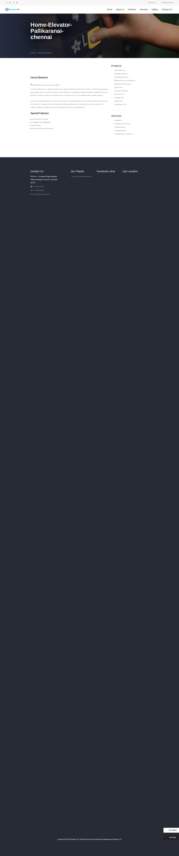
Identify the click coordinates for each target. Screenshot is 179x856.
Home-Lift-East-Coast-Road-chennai (77, 786)
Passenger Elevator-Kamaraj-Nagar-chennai (50, 727)
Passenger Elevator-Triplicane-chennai (102, 758)
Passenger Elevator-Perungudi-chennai (55, 752)
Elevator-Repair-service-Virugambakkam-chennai (59, 563)
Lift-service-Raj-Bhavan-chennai (137, 457)
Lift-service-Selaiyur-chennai (131, 463)
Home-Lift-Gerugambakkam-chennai (136, 790)
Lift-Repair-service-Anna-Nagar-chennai (133, 485)
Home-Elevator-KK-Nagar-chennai (125, 805)
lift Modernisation (120, 131)
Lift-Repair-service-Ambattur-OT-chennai (49, 485)
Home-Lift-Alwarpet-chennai (134, 768)
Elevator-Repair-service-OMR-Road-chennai (128, 541)
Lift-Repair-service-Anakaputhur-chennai (105, 485)
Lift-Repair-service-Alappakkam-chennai (54, 482)
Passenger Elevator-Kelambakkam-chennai (106, 731)
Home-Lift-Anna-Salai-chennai (71, 774)
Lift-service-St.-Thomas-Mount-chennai (82, 470)
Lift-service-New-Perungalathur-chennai (107, 438)
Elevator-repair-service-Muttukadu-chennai (53, 351)
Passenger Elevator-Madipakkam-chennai (57, 740)
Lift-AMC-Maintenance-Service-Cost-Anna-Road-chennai (49, 578)
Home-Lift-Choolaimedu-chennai (123, 783)
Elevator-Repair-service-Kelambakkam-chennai (108, 525)
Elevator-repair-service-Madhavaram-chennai (102, 333)
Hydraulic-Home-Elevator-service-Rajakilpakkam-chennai (103, 289)
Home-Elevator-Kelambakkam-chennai (56, 805)
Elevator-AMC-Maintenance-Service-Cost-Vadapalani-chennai (84, 678)
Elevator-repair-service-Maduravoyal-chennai (50, 336)
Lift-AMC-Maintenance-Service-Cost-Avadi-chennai (47, 584)
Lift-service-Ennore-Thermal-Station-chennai (55, 410)
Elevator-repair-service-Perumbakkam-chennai (132, 370)
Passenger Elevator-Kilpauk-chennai (41, 734)
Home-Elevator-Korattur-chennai (40, 811)
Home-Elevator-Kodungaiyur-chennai (86, 808)
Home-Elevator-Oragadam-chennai (99, 818)
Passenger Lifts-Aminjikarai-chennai (85, 693)
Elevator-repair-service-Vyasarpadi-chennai (101, 404)
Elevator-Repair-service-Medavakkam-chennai (90, 538)
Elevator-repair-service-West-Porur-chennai (50, 407)
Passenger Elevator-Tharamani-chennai (131, 755)
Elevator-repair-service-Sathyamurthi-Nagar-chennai (106, 389)
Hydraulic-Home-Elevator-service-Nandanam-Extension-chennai (88, 261)
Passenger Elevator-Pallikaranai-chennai (58, 749)
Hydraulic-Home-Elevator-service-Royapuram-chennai (94, 296)
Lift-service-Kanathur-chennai (76, 417)
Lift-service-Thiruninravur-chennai (59, 473)
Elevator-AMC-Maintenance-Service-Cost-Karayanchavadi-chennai (122, 628)
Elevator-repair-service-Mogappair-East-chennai (45, 348)
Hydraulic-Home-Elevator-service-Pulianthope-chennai (106, 283)
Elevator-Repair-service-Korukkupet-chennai (62, 535)
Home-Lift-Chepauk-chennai (108, 780)
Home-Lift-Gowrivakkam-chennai (63, 793)
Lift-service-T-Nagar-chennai (39, 476)
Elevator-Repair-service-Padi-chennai (94, 544)
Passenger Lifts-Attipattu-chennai (56, 699)
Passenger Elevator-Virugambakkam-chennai (64, 765)
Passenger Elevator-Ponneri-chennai (108, 752)
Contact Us (167, 9)
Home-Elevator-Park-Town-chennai (71, 821)
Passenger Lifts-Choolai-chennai (40, 709)
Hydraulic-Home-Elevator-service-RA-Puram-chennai (102, 292)
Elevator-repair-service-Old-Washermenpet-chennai (62, 364)
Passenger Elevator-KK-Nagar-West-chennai (96, 734)
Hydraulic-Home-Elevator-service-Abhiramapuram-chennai (49, 202)
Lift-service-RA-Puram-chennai (89, 460)
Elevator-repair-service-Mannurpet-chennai (119, 339)
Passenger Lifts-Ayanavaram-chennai (132, 699)
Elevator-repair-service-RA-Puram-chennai (43, 386)
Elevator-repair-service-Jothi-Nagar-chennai (110, 323)
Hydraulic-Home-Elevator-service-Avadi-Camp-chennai (53, 221)
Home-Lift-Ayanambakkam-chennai (85, 777)
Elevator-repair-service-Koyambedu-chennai (66, 330)
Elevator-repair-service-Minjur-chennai (72, 345)
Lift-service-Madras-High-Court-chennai (58, 420)
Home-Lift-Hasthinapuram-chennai (61, 796)
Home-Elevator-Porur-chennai (129, 824)
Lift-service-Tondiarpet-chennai (60, 476)
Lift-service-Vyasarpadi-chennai (83, 476)
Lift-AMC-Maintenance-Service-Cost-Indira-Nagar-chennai (86, 619)
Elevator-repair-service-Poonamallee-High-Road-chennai (111, 373)
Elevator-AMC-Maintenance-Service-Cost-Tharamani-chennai (102, 671)
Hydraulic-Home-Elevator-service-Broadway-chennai (86, 227)
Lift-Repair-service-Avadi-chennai (87, 491)
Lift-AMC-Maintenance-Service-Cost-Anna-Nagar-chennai (130, 575)
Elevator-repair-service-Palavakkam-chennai (122, 364)
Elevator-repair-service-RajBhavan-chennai (69, 383)
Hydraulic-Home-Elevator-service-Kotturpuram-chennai (111, 233)
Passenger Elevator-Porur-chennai (46, 755)
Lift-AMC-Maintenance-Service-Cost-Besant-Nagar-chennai (92, 588)
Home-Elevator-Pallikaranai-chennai (47, 821)
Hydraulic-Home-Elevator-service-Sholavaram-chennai (80, 302)
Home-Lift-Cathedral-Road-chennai (86, 780)
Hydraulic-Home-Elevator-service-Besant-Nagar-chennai (48, 227)
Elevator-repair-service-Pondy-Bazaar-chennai (45, 373)
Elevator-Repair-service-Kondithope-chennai (120, 532)
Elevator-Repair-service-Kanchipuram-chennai (66, 522)
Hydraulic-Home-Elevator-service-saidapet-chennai (130, 296)
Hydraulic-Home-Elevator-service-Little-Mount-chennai (60, 240)
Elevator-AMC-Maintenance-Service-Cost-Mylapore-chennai (116, 650)
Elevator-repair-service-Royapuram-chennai (132, 386)
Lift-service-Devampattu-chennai (102, 407)
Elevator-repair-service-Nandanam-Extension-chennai (104, 355)
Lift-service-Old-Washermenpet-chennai (67, 445)
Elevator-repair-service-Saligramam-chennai (72, 389)
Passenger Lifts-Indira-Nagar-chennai (117, 721)
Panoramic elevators (121, 91)
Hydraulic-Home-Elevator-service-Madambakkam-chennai (99, 240)
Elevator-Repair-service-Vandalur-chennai (60, 560)
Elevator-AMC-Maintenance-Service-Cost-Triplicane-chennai (115, 675)
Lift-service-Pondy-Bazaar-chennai (87, 451)
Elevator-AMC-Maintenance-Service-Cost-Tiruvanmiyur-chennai (72, 675)
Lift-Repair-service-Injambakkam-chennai (116, 516)
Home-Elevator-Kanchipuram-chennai (42, 802)
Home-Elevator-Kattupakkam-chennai (124, 802)
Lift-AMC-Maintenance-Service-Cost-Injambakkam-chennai (127, 619)
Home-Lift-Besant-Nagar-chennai (40, 780)
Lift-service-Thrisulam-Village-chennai (111, 473)
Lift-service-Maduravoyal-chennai (83, 420)
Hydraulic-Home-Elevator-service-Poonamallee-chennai (101, 280)
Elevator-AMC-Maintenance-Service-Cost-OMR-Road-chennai (56, 656)
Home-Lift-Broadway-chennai (63, 780)
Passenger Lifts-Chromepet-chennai (91, 709)
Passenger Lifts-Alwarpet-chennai (102, 690)
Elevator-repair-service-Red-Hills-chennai (72, 386)
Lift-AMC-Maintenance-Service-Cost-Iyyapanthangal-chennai (50, 622)
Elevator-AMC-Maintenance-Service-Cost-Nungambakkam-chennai (85, 653)
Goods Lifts (118, 87)
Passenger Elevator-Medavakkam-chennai (43, 743)
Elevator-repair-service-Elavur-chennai (106, 320)
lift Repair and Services (122, 124)
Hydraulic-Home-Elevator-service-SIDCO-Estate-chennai (118, 302)
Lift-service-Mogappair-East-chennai (83, 429)
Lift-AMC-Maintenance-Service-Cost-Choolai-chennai (63, 597)
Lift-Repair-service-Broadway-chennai (116, 494)
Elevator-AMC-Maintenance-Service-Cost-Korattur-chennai (49, 644)
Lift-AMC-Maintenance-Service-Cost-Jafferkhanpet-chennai (93, 622)
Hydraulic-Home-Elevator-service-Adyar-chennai (45, 205)
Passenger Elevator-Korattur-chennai (116, 737)
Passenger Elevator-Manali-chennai (111, 740)
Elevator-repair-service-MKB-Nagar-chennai (101, 345)
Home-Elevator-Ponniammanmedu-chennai (103, 824)
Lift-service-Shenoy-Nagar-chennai (55, 466)
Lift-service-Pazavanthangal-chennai (79, 448)
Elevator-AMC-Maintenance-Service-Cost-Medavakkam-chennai (73, 650)
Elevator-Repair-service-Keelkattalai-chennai (76, 525)
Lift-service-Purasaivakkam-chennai (134, 454)
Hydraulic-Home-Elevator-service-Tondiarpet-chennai (64, 314)
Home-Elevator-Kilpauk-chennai (102, 805)
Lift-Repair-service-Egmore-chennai (101, 504)
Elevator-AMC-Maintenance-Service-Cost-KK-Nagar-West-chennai (69, 637)
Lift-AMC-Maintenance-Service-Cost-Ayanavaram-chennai (128, 584)
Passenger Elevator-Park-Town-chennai (85, 749)
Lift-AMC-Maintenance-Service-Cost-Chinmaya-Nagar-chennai (56, 594)
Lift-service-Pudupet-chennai (45, 454)
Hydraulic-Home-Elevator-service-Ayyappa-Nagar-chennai (127, 224)
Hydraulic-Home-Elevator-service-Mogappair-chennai (95, 255)
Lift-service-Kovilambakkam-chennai (124, 414)
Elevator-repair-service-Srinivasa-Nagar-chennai (86, 395)
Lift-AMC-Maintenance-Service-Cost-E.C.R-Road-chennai (102, 600)
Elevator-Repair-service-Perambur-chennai (97, 547)
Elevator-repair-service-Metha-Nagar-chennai (101, 342)
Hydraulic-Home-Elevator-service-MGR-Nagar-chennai (103, 252)
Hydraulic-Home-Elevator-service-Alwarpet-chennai (108, 209)
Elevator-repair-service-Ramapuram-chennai (99, 383)
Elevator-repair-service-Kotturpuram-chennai (118, 327)
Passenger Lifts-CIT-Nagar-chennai (117, 709)
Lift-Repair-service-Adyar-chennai (97, 479)
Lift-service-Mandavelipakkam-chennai (60, 423)
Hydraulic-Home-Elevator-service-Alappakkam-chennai (71, 209)
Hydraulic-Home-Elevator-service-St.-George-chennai (72, 305)
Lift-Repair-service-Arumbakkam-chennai (125, 488)
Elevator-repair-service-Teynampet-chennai (92, 398)
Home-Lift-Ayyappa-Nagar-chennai (133, 777)
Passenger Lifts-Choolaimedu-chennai (65, 709)
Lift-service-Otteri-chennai (90, 445)
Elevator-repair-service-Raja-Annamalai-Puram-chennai (91, 379)
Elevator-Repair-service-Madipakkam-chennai (92, 535)
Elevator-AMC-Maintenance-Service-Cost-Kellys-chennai (64, 634)
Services (144, 9)
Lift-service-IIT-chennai (102, 410)
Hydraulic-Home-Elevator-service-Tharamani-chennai (110, 308)
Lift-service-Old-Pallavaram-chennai (132, 442)
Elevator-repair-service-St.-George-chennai (117, 395)
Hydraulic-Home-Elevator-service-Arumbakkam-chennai (58, 218)
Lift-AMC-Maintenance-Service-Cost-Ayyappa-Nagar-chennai (50, 588)
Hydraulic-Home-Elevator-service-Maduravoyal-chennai (106, 243)
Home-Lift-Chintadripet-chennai (58, 783)
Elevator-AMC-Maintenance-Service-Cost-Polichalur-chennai (82, 665)
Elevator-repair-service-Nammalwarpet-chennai (85, 351)
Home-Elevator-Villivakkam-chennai (110, 833)
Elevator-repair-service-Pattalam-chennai (120, 367)
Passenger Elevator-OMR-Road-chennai (72, 746)
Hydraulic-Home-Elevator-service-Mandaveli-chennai (102, 246)
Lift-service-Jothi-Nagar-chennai (121, 410)
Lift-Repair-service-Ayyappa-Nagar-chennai (59, 494)
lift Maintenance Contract (123, 134)
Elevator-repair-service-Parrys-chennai (92, 367)
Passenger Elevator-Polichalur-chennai (82, 752)
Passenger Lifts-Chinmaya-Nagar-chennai (79, 706)
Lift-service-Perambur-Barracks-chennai (106, 448)
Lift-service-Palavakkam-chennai (111, 445)
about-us (120, 9)
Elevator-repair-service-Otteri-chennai (93, 364)
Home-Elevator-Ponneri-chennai (77, 824)
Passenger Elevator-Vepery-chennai (126, 762)
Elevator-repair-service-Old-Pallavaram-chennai (112, 361)
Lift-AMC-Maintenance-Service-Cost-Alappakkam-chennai (87, 569)
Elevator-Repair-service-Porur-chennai (129, 550)
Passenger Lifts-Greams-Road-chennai (75, 718)
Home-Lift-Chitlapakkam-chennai (80, 783)
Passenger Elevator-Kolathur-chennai (62, 737)
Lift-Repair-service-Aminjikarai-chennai (76, 485)
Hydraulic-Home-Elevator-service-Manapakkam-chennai (65, 246)
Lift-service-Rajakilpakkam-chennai (113, 457)
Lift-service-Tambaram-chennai (108, 470)
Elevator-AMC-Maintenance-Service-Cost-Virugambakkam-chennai (106, 684)
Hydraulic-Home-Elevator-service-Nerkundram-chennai (57, 264)
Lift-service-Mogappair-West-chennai (109, 429)
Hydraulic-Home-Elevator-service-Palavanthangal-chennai (68, 274)
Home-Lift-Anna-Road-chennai (50, 774)
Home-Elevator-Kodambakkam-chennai (59, 808)
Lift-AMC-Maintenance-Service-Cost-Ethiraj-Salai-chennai (61, 606)
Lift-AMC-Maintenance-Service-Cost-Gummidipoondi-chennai (80, 616)
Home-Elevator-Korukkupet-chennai (64, 811)
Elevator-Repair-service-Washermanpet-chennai (93, 563)
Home (109, 9)
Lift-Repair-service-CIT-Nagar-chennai (48, 504)
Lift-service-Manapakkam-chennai (133, 420)
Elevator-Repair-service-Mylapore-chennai (120, 538)
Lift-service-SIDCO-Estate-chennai (103, 466)
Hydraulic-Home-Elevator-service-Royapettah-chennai (56, 296)
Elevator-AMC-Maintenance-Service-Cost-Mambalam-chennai (65, 647)
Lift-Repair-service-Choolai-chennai (85, 501)
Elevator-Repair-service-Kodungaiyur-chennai (60, 532)
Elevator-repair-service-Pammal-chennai (65, 367)
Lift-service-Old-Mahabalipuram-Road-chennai (103, 442)
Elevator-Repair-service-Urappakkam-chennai (79, 557)
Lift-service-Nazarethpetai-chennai (98, 435)
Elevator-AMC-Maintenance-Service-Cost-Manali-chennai (106, 647)
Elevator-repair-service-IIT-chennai (82, 323)
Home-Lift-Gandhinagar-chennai (112, 790)
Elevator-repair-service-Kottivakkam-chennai (87, 327)
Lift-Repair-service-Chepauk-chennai (58, 497)
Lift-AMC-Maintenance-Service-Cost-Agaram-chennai (131, 566)
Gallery (154, 9)
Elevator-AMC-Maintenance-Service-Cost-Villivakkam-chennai (61, 684)
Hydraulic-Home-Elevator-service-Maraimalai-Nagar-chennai (103, 249)
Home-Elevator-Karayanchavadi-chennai (96, 802)
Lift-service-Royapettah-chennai (132, 460)
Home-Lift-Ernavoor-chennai (44, 790)
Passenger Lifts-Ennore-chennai (101, 712)
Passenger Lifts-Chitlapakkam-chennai (133, 706)
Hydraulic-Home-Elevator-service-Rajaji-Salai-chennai (65, 289)
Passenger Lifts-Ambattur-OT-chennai (59, 693)
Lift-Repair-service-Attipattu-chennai (62, 491)
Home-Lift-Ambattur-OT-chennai (81, 771)
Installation (118, 120)
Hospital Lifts (119, 98)
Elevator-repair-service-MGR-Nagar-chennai (44, 345)
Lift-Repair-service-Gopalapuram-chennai (89, 510)
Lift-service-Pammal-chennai (133, 445)
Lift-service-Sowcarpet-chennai (126, 466)
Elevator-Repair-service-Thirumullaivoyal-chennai (104, 553)
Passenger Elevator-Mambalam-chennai (85, 740)
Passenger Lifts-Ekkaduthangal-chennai (75, 712)
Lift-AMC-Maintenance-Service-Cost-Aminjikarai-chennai (48, 575)
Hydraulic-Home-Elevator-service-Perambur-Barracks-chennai (97, 277)
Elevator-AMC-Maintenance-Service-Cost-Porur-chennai (90, 668)
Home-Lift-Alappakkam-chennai (113, 768)
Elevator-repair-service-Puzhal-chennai (58, 379)
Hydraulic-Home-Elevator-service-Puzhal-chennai (101, 286)
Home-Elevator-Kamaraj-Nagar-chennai (131, 799)
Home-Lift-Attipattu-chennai (45, 777)
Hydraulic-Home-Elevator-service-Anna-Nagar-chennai (62, 215)
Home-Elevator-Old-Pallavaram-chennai (48, 818)
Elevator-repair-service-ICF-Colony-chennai (55, 323)
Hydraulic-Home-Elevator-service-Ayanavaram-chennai (88, 224)
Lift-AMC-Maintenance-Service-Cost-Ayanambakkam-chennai (86, 584)
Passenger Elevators (121, 77)
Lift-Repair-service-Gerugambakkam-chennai (59, 510)
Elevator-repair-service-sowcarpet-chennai (54, 395)
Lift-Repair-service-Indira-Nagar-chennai (87, 516)
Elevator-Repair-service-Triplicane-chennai (49, 557)
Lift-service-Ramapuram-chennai (40, 460)
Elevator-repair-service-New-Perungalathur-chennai (77, 361)
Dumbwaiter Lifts (120, 104)
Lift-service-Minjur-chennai (132, 426)
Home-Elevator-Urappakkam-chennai (80, 830)
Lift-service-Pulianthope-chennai (66, 454)
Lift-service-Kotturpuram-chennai (99, 414)
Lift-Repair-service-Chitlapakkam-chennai (58, 501)
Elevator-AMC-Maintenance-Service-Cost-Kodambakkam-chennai (114, 637)
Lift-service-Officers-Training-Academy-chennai (70, 442)
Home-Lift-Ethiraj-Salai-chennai (66, 790)
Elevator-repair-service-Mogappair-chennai (130, 345)
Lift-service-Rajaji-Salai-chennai (90, 457)
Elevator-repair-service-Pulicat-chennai (84, 376)
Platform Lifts (119, 94)
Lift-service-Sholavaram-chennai (79, 466)
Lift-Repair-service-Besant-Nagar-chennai (88, 494)
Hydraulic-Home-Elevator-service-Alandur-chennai (118, 205)
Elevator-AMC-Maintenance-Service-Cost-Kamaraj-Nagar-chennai (103, 625)
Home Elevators (119, 70)
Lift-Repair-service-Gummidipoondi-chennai (113, 513)
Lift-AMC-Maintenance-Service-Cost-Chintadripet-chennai (98, 594)
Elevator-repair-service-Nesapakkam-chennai (44, 361)
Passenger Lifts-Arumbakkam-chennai (124, 696)
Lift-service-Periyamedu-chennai (131, 448)
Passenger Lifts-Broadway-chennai (97, 703)
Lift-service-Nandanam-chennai (45, 435)
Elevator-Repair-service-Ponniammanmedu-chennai (98, 550)
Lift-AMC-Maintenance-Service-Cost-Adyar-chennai (94, 566)
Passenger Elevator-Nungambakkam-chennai (128, 743)
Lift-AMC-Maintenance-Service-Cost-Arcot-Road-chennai (129, 578)
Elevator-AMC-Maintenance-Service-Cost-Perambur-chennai (115, 662)
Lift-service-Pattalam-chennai (55, 448)
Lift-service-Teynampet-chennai (130, 470)
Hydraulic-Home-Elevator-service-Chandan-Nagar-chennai (49, 230)
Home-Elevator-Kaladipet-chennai (105, 799)
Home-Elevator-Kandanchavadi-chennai (68, 802)
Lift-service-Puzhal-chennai (38, 457)
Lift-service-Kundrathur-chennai (54, 417)
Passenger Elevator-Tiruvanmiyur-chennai (74, 758)
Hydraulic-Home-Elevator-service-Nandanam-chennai (47, 261)
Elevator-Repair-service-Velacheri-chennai (89, 560)
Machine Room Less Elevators (124, 81)
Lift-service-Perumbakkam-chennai (62, 451)
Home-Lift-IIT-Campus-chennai (84, 796)
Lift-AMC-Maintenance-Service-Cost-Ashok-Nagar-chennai (90, 581)
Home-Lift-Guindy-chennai (133, 793)
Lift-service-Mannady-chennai (84, 423)
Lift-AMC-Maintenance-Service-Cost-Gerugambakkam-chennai (65, 609)
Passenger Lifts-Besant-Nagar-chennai (70, 703)
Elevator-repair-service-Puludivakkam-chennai (114, 376)
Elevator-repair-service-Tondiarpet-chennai (71, 404)
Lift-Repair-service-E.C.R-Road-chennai (74, 504)
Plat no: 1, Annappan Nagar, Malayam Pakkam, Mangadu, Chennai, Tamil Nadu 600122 (43, 180)
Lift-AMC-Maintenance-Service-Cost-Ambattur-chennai (88, 572)
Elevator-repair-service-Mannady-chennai (90, 339)
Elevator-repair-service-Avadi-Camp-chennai (95, 317)
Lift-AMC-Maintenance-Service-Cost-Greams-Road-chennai (75, 612)
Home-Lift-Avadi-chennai (64, 777)
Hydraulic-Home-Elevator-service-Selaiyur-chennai (84, 299)
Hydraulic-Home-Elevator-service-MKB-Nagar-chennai (57, 255)
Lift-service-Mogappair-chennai (59, 429)
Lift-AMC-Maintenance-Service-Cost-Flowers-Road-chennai (102, 606)
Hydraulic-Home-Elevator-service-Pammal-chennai (106, 274)
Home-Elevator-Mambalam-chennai (115, 811)
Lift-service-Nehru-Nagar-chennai (122, 435)
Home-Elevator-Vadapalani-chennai (106, 830)
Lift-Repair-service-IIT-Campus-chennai (59, 516)
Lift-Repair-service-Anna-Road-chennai (42, 488)
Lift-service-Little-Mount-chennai (98, 417)
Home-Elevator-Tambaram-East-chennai (63, 827)
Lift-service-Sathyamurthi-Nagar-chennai (106, 463)
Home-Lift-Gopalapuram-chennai (40, 793)
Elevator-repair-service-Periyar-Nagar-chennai (100, 370)
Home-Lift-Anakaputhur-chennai (126, 771)
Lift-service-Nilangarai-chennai (131, 438)
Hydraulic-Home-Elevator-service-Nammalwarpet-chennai (129, 258)
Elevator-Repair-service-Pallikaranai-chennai (123, 544)
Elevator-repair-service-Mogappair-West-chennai (79, 348)
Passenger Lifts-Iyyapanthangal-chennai (58, 724)
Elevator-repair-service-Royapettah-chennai (102, 386)
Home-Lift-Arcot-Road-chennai (94, 774)
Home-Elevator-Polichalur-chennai (53, 824)
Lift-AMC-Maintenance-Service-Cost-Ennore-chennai (101, 603)
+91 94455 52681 (38, 190)
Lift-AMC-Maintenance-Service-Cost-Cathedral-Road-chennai (56, 591)
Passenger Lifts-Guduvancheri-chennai (102, 718)
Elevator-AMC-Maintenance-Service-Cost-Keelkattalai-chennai (95, 631)
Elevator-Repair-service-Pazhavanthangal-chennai (65, 547)
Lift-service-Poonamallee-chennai (111, 451)
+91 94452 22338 (38, 186)
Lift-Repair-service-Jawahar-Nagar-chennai (90, 519)
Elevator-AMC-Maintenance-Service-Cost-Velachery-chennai (97, 681)
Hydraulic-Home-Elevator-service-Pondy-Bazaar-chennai (62, 280)
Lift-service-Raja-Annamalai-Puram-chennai (63, 457)
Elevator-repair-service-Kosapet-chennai (57, 327)
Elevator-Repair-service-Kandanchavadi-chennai (99, 522)
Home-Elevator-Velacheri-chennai (63, 833)
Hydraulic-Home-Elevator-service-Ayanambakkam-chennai (126, 221)
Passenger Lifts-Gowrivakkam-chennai (48, 718)
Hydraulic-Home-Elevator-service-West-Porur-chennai (61, 317)
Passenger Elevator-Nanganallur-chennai (98, 743)
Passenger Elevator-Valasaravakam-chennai (72, 762)
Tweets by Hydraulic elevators (81, 176)
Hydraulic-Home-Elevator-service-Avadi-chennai (89, 221)
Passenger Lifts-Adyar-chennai (122, 687)
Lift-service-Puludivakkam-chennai (110, 454)
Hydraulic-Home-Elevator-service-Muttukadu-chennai (91, 258)
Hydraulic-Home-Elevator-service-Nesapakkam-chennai (96, 264)
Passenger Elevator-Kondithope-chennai (89, 737)
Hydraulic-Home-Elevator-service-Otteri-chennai (112, 271)
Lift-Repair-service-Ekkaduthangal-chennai (128, 504)
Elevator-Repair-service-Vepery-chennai (117, 560)
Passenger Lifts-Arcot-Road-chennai (98, 696)
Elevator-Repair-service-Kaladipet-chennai (119, 519)
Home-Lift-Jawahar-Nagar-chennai (82, 799)
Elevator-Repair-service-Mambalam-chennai (124, 535)
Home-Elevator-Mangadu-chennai (40, 814)
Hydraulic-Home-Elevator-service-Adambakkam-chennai (88, 202)
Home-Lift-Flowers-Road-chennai (88, 790)
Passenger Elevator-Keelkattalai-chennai (78, 731)
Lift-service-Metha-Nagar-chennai (63, 426)
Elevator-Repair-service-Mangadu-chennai (59, 538)
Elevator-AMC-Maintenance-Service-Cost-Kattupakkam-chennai (51, 631)
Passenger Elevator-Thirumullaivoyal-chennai (44, 758)
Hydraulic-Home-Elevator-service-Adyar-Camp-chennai (127, 202)
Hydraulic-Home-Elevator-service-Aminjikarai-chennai (100, 212)
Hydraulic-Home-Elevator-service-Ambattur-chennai (64, 212)
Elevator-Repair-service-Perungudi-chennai (127, 547)
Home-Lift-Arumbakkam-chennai (116, 774)
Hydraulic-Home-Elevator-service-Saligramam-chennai (47, 299)
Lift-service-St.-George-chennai (57, 470)
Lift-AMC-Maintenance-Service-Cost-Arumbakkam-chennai (49, 581)
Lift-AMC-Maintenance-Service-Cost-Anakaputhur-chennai (89, 575)
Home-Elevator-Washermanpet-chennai (48, 836)
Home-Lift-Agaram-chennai (72, 768)
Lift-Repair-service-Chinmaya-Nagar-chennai (112, 497)
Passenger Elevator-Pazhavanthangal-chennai (115, 749)
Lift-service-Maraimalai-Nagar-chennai (131, 423)
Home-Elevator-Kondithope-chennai (134, 808)
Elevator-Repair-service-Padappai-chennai (67, 544)
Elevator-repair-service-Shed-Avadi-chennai (49, 392)
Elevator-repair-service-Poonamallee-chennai (76, 373)
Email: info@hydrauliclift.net (40, 194)
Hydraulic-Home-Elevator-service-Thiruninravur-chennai (71, 311)
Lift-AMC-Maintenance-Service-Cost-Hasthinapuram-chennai (123, 616)
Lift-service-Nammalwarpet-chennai (84, 432)
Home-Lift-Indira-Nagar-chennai (107, 796)
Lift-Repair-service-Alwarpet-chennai (81, 482)
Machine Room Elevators (122, 84)
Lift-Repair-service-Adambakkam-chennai (70, 479)
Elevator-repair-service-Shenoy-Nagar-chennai (81, 392)
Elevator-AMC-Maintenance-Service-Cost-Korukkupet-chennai (91, 644)
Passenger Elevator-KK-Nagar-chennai (67, 734)
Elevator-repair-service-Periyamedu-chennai (69, 370)
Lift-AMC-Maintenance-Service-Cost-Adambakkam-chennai (55, 566)
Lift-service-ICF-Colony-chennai (82, 410)
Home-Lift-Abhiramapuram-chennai (123, 765)
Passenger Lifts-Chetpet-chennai (52, 706)
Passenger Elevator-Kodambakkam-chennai (127, 734)
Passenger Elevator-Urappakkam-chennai (130, 758)
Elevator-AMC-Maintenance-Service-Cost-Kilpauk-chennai (104, 634)
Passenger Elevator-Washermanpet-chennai (95, 765)
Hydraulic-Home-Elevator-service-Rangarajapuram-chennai (64, 292)
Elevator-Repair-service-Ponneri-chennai (66, 550)
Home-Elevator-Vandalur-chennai (40, 833)
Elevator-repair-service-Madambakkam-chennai (70, 333)
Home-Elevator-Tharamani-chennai (90, 827)
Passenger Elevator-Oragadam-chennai (100, 746)
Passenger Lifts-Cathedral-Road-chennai (123, 703)
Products (132, 9)
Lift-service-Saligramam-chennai (80, 463)
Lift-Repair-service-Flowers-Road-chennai (118, 507)
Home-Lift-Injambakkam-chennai (129, 796)
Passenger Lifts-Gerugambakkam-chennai (111, 715)
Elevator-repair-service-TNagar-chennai (42, 404)
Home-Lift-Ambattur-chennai (59, 771)
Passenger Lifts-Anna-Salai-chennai (72, 696)
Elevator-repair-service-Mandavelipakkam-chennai (59, 339)
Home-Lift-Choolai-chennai (102, 783)
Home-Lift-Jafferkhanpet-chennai (57, 799)
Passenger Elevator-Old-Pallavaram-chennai (44, 746)
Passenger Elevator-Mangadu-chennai (137, 740)
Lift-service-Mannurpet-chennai (106, 423)
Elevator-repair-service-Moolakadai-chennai (111, 348)
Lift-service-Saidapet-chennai (58, 463)
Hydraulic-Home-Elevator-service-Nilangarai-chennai (63, 268)
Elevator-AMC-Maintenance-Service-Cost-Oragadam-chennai (98, 656)
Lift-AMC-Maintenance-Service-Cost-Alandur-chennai (47, 569)
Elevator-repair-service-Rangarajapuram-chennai (131, 383)
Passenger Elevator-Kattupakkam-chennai (49, 731)
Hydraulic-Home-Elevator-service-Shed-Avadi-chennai (120, 299)
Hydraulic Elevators (120, 74)
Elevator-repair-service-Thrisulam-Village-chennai (100, 401)
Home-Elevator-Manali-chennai (138, 811)
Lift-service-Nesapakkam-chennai (81, 438)
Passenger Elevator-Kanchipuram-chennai (79, 727)
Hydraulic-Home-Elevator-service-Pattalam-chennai (57, 277)
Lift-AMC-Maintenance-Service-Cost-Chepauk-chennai (97, 591)
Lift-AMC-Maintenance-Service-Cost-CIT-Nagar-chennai (62, 600)
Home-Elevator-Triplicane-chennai (55, 830)
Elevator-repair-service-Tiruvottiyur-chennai (133, 401)
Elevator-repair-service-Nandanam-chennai (71, 355)
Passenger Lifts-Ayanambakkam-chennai (104, 699)
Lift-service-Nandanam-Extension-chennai (71, 435)
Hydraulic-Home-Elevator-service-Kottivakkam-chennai (72, 233)
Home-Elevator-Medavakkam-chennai (65, 814)
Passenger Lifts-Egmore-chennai (50, 712)
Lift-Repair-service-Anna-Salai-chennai (69, 488)
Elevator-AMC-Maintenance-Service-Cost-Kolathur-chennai (83, 640)
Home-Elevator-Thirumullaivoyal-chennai (116, 827)
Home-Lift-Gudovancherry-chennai (111, 793)
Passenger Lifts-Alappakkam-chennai (77, 690)
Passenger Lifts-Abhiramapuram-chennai (69, 687)
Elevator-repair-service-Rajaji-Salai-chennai (125, 379)
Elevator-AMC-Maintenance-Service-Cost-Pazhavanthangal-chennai (70, 662)
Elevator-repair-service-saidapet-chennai (43, 389)
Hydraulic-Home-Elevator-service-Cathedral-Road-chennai (124, 227)
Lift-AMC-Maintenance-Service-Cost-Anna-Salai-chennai (88, 578)
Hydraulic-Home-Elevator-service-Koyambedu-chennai (70, 236)
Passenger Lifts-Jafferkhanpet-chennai (86, 724)
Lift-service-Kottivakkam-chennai (75, 414)
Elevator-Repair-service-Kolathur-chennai (91, 532)
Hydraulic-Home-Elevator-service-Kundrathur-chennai (107, 236)
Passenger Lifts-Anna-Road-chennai (47, 696)
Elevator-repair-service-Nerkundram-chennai (131, 358)
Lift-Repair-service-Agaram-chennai (121, 479)
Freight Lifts (118, 101)
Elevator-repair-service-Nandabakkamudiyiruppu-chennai (121, 351)
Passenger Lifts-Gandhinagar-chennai (84, 715)
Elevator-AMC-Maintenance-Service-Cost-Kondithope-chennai (125, 640)
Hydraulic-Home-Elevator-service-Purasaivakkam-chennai (64, 286)
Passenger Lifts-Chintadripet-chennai (107, 706)
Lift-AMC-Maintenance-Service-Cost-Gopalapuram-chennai (108, 609)
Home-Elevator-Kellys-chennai (80, 805)
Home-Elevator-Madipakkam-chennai (89, 811)
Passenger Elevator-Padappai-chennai (127, 746)
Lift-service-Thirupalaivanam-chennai (85, 473)
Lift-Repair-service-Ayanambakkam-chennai (114, 491)
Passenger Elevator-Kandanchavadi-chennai (109, 727)
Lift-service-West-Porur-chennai (132, 476)
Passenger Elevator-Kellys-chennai (134, 731)
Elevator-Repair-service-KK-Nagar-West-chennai (108, 529)
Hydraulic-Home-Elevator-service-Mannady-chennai (65, 249)
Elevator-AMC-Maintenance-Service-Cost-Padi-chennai (60, 659)
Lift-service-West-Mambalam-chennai (107, 476)
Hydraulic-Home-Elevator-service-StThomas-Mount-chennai (112, 305)
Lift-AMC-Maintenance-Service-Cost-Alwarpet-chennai (126, 569)
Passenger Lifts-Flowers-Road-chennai (56, 715)
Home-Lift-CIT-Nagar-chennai (53, 786)
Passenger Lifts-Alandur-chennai (52, 690)
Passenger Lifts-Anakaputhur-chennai (111, 693)
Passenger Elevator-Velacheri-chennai (100, 762)
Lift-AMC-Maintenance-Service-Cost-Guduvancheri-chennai (116, 612)
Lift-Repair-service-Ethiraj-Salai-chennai (90, 507)
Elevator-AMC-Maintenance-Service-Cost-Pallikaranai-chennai (101, 659)
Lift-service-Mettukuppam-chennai (88, 426)
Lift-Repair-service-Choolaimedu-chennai (112, 501)
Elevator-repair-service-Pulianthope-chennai (56, 376)
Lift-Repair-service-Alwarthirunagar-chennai (109, 482)
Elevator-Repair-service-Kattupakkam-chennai (44, 525)
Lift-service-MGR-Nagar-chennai (111, 426)
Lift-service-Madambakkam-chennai (122, 417)
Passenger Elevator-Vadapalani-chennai (42, 762)
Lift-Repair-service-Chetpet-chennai (84, 497)
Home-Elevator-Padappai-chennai (122, 818)
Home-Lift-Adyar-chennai (53, 768)
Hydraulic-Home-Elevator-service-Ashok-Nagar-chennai (96, 218)
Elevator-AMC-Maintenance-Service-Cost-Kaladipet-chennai (60, 625)
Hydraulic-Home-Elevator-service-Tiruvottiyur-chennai (109, 311)
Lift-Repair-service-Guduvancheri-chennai (59, 513)
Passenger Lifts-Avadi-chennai (79, 699)
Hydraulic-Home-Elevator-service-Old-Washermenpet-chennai (74, 271)
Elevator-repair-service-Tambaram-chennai (62, 398)
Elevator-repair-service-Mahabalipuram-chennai (82, 336)
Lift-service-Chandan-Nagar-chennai (77, 407)
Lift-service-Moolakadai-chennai (134, 429)
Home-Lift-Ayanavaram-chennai (109, 777)
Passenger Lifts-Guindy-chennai (127, 718)
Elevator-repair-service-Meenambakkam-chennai (69, 342)
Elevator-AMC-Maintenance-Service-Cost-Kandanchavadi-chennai (76, 628)
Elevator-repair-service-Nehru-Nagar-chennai (61, 358)
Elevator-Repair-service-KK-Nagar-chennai (76, 529)
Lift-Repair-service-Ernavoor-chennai (63, 507)
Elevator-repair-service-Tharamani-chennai (122, 398)
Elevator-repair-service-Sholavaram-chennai (112, 392)
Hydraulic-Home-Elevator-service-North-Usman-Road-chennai (102, 268)
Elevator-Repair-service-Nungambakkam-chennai (65, 541)
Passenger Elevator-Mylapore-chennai (71, 743)
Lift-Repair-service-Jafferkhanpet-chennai (60, 519)
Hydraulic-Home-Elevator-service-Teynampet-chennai (72, 308)
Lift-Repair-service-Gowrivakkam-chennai (118, 510)
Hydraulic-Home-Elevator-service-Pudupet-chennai (69, 283)
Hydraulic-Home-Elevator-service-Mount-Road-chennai (53, 258)
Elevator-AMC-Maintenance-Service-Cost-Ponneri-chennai (123, 665)
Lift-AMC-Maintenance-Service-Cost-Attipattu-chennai (131, 581)
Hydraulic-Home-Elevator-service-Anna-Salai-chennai (100, 215)
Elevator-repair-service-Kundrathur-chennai (97, 330)
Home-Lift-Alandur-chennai (91, 768)
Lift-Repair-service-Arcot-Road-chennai (97, 488)
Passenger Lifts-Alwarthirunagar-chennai (128, 690)
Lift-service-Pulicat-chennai (87, 454)
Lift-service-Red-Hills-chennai (110, 460)
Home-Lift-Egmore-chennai (99, 786)
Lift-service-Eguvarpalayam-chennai (126, 407)
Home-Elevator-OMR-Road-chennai (74, 818)
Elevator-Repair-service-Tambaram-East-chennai (70, 553)
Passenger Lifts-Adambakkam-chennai (97, 687)
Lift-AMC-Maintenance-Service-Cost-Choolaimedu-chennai (102, 597)
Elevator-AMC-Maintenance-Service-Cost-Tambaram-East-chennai (58, 671)
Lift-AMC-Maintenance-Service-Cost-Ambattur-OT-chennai (128, 572)
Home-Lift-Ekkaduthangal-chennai (122, 786)
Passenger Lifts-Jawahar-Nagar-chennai (114, 724)
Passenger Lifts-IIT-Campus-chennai (91, 721)
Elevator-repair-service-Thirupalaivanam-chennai (66, 401)
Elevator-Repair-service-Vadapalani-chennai (110, 557)
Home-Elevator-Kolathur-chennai (110, 808)
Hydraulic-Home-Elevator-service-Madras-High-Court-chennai (65, 243)
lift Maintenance (120, 127)
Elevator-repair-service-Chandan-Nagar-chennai (127, 317)
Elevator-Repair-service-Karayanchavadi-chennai (132, 522)
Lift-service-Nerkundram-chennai (57, 438)
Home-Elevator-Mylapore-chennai (90, 814)
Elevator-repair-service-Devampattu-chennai (44, 320)
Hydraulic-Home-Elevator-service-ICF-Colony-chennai (123, 230)
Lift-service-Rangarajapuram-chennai (65, 460)
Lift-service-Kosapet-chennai (53, 414)
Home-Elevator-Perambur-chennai (125, 821)
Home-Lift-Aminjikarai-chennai (103, 771)
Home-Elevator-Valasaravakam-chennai (132, 830)
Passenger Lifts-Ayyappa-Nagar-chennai (43, 703)
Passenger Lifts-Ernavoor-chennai (124, 712)
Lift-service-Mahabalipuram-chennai (108, 420)
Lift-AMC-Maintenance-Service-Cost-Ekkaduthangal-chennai (61, 603)
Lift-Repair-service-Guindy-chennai (86, 513)
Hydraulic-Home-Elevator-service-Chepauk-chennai (86, 230)
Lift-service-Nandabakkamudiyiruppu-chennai (112, 432)
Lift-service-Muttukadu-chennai (60, 432)
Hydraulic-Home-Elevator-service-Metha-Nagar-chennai (65, 252)
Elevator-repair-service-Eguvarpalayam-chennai (76, 320)
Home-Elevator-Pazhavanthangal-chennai (98, 821)
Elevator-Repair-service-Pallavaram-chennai (97, 541)
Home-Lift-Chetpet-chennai (128, 780)
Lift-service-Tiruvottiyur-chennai (136, 473)
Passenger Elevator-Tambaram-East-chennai (101, 755)
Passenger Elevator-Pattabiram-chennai (72, 755)
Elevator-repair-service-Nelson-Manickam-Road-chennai (96, 358)
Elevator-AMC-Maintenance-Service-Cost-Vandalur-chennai (55, 681)
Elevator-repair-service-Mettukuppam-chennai (133, 342)
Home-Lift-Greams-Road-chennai (87, 793)
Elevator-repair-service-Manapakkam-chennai (114, 336)
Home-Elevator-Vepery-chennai (86, 833)
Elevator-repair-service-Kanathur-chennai (126, 330)
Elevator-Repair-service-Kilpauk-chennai (48, 529)
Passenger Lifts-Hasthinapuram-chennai (64, 721)
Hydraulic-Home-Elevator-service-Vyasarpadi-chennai (101, 314)
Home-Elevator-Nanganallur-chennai (114, 814)
